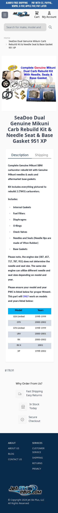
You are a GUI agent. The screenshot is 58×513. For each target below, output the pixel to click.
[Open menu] (5, 15)
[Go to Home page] (21, 14)
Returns (37, 463)
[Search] (50, 27)
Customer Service (38, 450)
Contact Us (15, 459)
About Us (13, 448)
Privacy (36, 468)
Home (7, 37)
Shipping (41, 155)
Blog (11, 453)
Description (20, 155)
